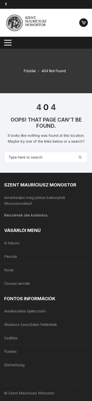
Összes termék (17, 283)
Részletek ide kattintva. (26, 215)
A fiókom (11, 243)
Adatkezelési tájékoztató (25, 311)
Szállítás (11, 338)
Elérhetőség (14, 365)
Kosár (9, 270)
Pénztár (10, 256)
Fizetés (10, 351)
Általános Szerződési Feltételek (30, 324)
